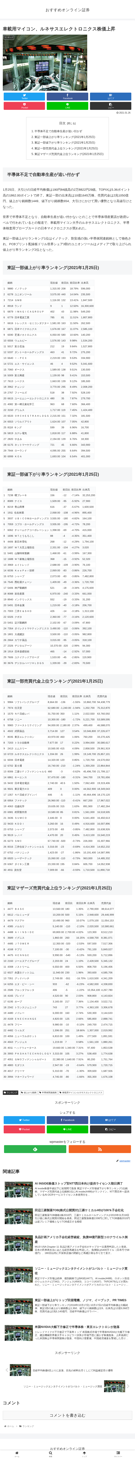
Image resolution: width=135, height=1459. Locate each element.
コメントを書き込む (68, 1415)
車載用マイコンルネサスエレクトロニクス (82, 1092)
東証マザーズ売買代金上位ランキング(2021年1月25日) (69, 154)
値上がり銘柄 (30, 1092)
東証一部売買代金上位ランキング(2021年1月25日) (66, 148)
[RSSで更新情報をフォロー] (100, 1149)
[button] (125, 747)
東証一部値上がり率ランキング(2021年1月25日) (64, 136)
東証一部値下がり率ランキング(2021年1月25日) (64, 142)
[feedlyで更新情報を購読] (35, 1149)
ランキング (12, 1092)
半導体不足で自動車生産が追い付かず (58, 131)
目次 (62, 123)
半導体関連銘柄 (49, 1092)
